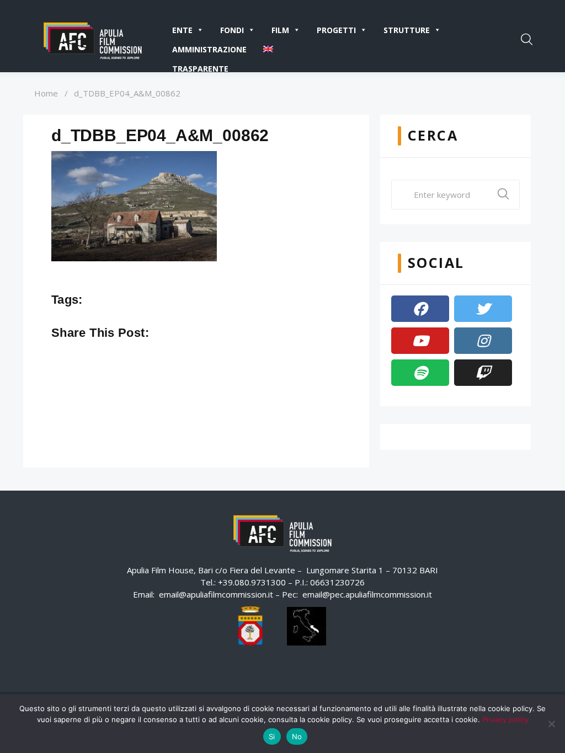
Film (280, 30)
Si (272, 736)
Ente (182, 30)
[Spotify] (420, 372)
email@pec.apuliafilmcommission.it (367, 594)
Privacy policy (505, 719)
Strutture (406, 30)
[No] (551, 723)
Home (46, 93)
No (297, 736)
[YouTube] (420, 340)
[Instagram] (483, 340)
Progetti (336, 30)
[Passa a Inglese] (270, 49)
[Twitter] (483, 308)
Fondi (232, 30)
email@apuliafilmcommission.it (216, 594)
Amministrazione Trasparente (209, 51)
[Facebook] (420, 308)
